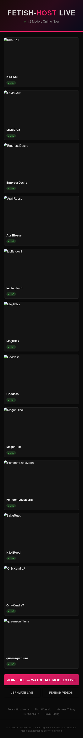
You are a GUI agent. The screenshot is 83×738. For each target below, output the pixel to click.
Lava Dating (52, 714)
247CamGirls (31, 714)
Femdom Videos (61, 692)
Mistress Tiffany (66, 709)
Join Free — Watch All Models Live (41, 679)
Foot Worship (43, 709)
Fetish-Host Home (19, 709)
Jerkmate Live (22, 692)
